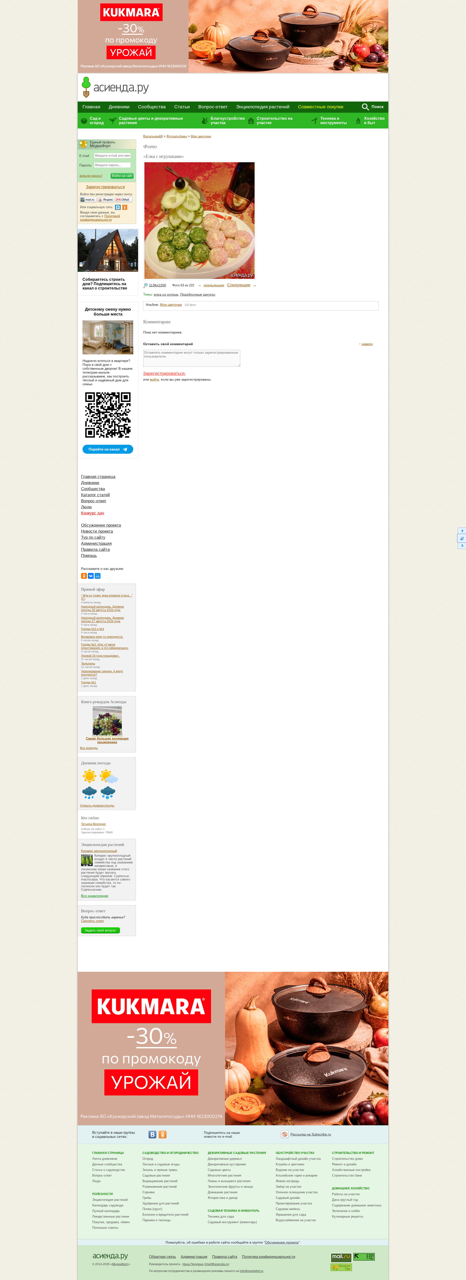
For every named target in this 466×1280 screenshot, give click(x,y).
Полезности (102, 1194)
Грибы (146, 1198)
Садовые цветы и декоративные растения (151, 120)
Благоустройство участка (228, 120)
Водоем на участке (290, 1170)
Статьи (182, 106)
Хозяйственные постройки (351, 1170)
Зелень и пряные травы (159, 1170)
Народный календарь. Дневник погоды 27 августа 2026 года (102, 619)
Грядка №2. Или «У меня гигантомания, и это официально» (104, 646)
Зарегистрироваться (164, 373)
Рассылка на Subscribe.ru (311, 1134)
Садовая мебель (288, 1209)
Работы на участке (346, 1194)
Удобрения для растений (160, 1203)
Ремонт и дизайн (344, 1164)
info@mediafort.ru (251, 1271)
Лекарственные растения (110, 1216)
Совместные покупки (320, 106)
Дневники (119, 106)
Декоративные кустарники (227, 1164)
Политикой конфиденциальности (100, 218)
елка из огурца (166, 294)
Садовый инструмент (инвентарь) (232, 1222)
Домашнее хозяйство (350, 1188)
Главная (91, 106)
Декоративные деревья (225, 1159)
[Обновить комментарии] (461, 538)
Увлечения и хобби (346, 1211)
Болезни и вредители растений (165, 1214)
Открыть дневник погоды (97, 805)
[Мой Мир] (97, 576)
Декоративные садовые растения (237, 1153)
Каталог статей (95, 495)
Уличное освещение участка (296, 1192)
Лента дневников (104, 1159)
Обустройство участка (295, 1153)
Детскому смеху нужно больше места (108, 311)
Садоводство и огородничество (170, 1153)
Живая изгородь (288, 1181)
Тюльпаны (88, 663)
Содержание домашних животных (357, 1205)
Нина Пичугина (193, 1264)
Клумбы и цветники (290, 1164)
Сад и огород (97, 120)
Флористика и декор (222, 1198)
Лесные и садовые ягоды (161, 1164)
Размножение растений (159, 1186)
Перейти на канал (104, 449)
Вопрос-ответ (213, 106)
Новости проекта (97, 531)
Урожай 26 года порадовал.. (100, 655)
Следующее (238, 285)
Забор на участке (288, 1186)
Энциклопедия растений (263, 106)
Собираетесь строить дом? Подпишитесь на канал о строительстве (105, 283)
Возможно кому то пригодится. (102, 637)
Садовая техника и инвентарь (233, 1210)
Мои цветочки (201, 136)
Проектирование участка (294, 1203)
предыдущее (214, 285)
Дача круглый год (345, 1200)
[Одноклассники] (84, 576)
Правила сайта (95, 549)
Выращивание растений (159, 1181)
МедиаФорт (120, 1264)
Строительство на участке (274, 120)
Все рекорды (89, 748)
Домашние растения (222, 1192)
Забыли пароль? (90, 176)
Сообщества (152, 106)
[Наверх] (461, 531)
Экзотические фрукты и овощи (230, 1186)
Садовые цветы (219, 1170)
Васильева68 (153, 136)
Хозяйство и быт (374, 120)
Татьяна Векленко (93, 824)
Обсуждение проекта (101, 525)
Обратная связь (162, 1256)
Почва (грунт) (152, 1209)
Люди (86, 507)
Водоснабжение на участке (296, 1220)
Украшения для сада (291, 1214)
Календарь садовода (107, 1205)
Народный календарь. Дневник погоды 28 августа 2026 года (102, 608)
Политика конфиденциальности (268, 1256)
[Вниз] (461, 546)
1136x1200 (157, 285)
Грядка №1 (88, 682)
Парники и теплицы (156, 1220)
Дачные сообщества (107, 1164)
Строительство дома (347, 1159)
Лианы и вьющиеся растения (229, 1181)
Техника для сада (221, 1216)
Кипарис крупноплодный (99, 851)
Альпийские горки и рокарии (296, 1175)
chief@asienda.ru (216, 1264)
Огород (147, 1159)
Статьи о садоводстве (108, 1170)
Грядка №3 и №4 (92, 629)
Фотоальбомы (176, 136)
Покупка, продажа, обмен (111, 1222)
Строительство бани (347, 1175)
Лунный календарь (106, 1211)
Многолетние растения (224, 1175)
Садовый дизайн (288, 1198)
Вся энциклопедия (94, 896)
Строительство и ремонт (353, 1153)
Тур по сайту (93, 537)
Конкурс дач (92, 513)
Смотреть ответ (92, 921)
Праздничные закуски (197, 294)
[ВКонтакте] (91, 576)
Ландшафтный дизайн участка (298, 1159)
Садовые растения (156, 1175)
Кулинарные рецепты (347, 1216)
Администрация (96, 543)
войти (154, 379)
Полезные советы (105, 1227)
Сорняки (148, 1192)
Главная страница (98, 476)
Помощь (89, 555)
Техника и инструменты (333, 120)
